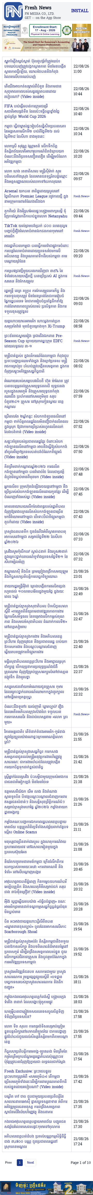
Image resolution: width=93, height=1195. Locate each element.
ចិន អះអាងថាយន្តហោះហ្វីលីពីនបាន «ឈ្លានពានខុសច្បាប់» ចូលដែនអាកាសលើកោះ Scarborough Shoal (35, 927)
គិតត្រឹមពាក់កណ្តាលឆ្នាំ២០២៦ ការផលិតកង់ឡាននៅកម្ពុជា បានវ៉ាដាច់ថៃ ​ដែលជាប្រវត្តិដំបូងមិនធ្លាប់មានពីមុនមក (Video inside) (34, 472)
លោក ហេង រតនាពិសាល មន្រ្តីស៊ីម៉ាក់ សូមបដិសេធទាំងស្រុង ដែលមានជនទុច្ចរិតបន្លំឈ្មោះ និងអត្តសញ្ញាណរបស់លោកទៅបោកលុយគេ (35, 177)
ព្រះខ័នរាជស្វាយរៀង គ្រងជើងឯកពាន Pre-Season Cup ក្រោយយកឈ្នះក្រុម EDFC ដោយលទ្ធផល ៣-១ (33, 341)
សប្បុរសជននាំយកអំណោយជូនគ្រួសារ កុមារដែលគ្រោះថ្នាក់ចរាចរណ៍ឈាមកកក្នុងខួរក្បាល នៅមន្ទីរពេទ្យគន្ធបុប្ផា (34, 692)
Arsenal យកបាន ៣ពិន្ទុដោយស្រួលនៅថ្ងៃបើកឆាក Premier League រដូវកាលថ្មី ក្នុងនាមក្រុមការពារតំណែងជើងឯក (36, 197)
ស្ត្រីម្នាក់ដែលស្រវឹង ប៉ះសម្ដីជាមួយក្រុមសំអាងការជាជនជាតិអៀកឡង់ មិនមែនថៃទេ (36, 779)
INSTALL (79, 11)
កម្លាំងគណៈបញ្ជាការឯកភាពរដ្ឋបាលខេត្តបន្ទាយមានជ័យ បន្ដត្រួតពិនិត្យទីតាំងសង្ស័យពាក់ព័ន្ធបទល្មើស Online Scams (36, 827)
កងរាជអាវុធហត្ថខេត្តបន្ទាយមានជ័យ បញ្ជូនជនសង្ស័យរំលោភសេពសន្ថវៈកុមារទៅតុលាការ (35, 1124)
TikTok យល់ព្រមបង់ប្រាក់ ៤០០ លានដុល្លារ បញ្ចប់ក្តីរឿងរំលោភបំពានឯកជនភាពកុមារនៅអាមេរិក (35, 231)
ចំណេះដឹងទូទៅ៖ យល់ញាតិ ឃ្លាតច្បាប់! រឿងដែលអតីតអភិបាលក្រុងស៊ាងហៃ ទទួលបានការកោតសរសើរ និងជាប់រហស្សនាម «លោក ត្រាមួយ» (36, 714)
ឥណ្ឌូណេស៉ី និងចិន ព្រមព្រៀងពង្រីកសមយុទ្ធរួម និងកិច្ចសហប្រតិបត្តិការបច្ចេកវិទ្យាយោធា (36, 574)
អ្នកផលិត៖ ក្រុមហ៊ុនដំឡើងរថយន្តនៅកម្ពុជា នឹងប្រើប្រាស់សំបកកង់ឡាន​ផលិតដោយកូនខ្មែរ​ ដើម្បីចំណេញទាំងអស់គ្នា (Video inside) (36, 492)
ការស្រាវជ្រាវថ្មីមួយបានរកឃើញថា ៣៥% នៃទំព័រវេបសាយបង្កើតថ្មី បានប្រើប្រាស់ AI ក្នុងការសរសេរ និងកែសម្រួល (35, 276)
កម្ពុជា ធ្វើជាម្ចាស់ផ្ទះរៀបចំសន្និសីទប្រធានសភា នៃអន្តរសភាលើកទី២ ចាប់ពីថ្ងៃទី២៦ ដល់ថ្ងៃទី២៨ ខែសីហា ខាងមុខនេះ (35, 132)
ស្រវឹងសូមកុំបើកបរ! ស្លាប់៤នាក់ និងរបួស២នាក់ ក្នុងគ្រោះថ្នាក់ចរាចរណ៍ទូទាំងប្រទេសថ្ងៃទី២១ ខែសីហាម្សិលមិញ (36, 557)
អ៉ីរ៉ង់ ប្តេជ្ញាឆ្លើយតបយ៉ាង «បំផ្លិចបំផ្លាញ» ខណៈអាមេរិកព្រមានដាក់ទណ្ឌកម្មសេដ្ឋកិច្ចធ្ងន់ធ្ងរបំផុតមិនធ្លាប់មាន (35, 907)
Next (30, 1162)
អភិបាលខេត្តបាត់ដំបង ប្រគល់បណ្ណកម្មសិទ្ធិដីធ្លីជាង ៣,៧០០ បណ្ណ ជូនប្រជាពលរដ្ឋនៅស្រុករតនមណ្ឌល (35, 1142)
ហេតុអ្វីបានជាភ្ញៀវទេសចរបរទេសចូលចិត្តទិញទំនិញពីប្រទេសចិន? (34, 1014)
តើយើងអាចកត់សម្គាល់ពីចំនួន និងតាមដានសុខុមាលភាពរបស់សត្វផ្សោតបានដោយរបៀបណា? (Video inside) (32, 92)
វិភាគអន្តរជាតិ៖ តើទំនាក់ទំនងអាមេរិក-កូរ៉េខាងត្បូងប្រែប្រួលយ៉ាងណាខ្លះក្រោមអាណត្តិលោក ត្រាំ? (34, 737)
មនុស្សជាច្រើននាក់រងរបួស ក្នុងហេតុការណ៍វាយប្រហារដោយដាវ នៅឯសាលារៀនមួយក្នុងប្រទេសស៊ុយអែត (35, 847)
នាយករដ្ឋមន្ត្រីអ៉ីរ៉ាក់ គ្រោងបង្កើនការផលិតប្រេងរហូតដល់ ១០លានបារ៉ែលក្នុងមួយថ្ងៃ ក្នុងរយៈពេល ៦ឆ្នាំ (34, 592)
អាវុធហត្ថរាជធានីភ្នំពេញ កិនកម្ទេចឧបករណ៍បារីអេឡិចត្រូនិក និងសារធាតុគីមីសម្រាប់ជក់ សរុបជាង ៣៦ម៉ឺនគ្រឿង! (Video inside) (35, 887)
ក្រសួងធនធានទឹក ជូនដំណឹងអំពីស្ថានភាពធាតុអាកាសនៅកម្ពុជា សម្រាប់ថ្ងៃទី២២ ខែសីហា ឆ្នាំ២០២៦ (35, 537)
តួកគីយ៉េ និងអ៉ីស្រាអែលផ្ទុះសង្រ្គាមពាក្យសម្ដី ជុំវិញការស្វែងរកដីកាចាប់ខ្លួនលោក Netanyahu (35, 214)
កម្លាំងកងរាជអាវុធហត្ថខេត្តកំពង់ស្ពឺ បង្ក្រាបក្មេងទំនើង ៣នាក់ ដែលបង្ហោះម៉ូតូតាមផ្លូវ (35, 999)
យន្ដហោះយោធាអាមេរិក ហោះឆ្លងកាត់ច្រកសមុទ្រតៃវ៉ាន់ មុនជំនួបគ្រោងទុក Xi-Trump (34, 324)
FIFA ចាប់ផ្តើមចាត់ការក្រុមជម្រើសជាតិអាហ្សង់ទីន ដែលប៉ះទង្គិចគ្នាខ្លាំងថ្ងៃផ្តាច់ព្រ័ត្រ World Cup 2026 (31, 112)
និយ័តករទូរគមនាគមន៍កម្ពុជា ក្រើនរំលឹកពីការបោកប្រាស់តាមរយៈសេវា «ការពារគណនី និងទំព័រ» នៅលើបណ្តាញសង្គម (34, 867)
